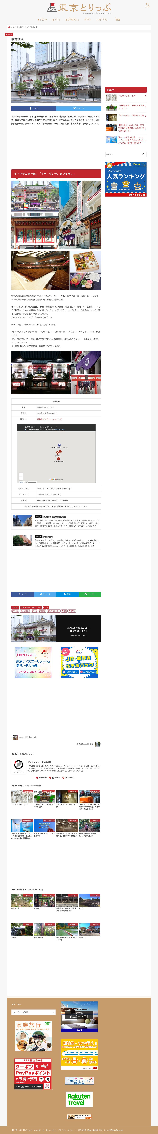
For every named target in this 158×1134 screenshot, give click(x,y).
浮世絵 (117, 19)
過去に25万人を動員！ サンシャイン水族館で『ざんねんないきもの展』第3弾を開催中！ (131, 140)
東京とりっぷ (103, 1130)
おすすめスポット (73, 19)
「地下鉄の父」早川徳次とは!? (131, 115)
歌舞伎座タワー (54, 611)
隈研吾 (73, 611)
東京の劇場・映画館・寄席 (32, 607)
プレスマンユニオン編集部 (39, 762)
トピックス (43, 19)
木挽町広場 (26, 611)
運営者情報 (82, 1130)
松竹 (35, 611)
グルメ (88, 19)
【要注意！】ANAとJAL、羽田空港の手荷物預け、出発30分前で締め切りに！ (131, 128)
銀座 (65, 611)
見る (46, 607)
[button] (35, 196)
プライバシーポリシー (66, 1130)
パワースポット (103, 19)
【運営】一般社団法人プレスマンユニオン (26, 1130)
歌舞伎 (43, 611)
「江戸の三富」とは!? (127, 96)
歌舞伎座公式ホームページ (48, 419)
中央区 (16, 607)
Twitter (57, 778)
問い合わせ (50, 1130)
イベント (57, 19)
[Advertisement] (33, 146)
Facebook (71, 778)
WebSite (44, 778)
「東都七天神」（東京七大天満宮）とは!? (131, 107)
